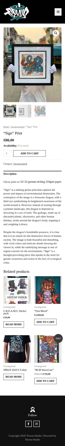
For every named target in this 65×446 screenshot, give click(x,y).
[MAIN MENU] (58, 12)
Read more (14, 324)
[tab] (32, 174)
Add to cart (29, 153)
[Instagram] (36, 424)
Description (9, 173)
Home (6, 126)
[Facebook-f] (28, 424)
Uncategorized (17, 126)
